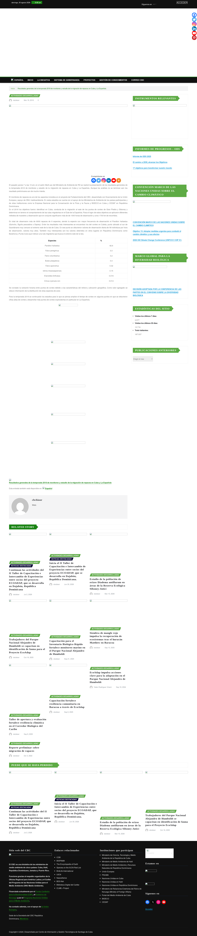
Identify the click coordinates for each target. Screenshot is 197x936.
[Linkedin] (108, 180)
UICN (59, 874)
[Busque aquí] (187, 80)
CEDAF (105, 902)
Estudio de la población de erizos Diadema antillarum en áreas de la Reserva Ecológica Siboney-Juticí (120, 825)
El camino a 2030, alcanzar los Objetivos (150, 162)
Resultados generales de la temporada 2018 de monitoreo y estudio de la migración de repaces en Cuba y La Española (60, 482)
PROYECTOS (89, 80)
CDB (59, 857)
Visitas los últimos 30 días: (146, 323)
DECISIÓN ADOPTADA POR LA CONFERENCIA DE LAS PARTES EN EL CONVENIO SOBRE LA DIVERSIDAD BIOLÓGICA (157, 292)
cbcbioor (16, 100)
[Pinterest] (194, 37)
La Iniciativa (43, 80)
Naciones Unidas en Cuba (112, 878)
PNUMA (105, 875)
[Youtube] (113, 180)
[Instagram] (103, 180)
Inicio (30, 80)
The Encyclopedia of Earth (67, 864)
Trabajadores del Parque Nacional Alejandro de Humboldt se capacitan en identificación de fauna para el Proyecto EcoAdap (27, 646)
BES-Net (60, 881)
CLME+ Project (63, 888)
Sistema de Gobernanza (66, 80)
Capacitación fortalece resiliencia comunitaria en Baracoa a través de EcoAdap (66, 703)
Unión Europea (108, 871)
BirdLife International (65, 871)
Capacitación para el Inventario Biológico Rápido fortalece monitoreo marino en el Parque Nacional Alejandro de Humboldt (67, 647)
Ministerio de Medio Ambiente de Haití (117, 861)
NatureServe (62, 878)
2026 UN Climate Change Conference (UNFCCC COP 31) (157, 240)
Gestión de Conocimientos (113, 80)
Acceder (149, 909)
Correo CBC (137, 80)
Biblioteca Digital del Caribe (68, 884)
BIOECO (105, 898)
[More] (118, 180)
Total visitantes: (142, 330)
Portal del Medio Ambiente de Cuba (116, 895)
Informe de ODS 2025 (142, 156)
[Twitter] (98, 180)
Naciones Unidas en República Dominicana (119, 885)
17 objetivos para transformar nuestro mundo (152, 168)
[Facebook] (93, 180)
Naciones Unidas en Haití (112, 881)
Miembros (24, 918)
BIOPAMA (61, 860)
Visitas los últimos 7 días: (146, 316)
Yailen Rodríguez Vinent (102, 687)
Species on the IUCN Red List (69, 867)
